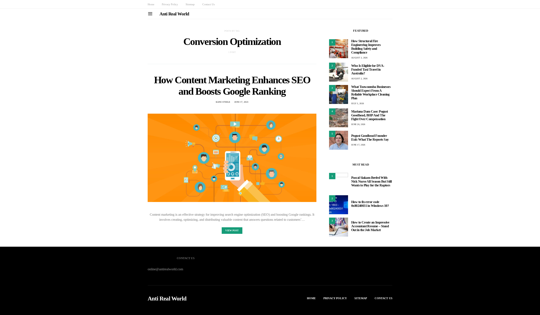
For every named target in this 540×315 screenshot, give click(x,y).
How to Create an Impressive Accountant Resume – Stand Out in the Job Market (370, 226)
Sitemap (190, 4)
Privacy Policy (170, 4)
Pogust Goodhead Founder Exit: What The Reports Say (370, 137)
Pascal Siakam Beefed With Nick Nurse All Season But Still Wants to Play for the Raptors (371, 181)
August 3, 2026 (359, 58)
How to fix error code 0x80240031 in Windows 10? (370, 203)
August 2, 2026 (359, 78)
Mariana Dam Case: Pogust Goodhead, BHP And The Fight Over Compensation (369, 115)
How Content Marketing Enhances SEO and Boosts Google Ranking (232, 85)
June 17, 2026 (358, 145)
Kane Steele (223, 102)
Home (151, 4)
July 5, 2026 (357, 103)
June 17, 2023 (241, 102)
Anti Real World (174, 13)
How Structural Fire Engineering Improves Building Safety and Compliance (366, 46)
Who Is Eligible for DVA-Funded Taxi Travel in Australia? (367, 69)
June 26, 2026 (358, 124)
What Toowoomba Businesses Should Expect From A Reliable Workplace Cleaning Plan (370, 92)
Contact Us (208, 4)
